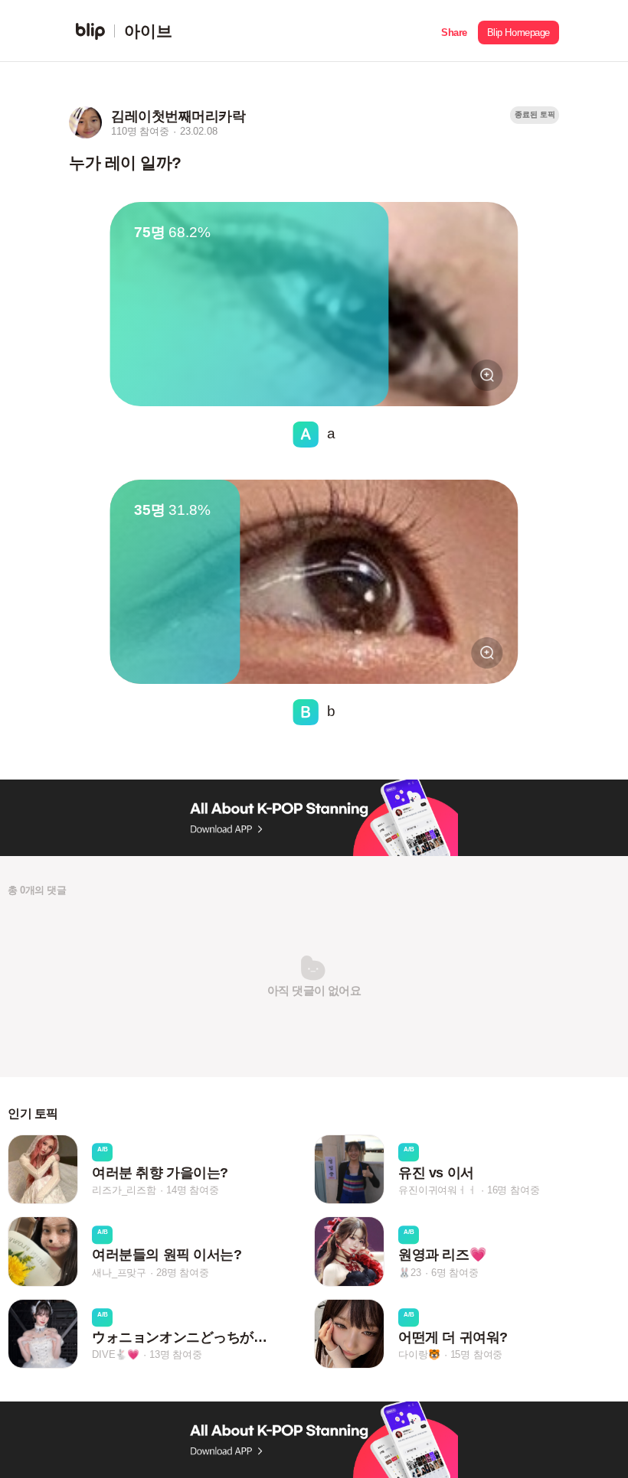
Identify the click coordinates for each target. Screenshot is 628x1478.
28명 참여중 (182, 1272)
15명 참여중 (476, 1354)
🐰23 (409, 1272)
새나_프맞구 (119, 1272)
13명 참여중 (175, 1354)
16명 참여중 (513, 1190)
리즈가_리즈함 (124, 1190)
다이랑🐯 (419, 1354)
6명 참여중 (455, 1272)
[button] (454, 31)
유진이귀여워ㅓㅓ (437, 1190)
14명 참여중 (192, 1190)
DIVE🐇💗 (115, 1354)
